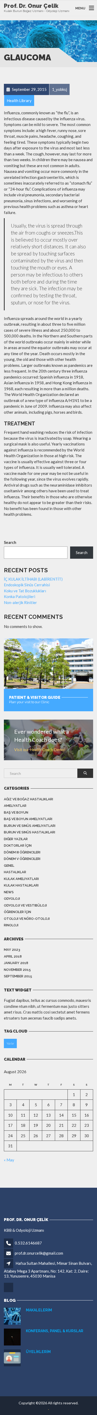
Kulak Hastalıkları (21, 885)
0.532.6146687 (28, 1243)
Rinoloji (11, 925)
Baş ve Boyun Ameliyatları (28, 819)
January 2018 (16, 963)
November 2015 (17, 970)
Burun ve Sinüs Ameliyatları (29, 826)
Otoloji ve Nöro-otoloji (27, 919)
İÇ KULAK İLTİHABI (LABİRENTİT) (33, 579)
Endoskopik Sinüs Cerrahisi (27, 584)
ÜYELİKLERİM (38, 1352)
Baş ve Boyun (16, 812)
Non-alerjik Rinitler (20, 602)
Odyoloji (12, 899)
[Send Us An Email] (9, 1291)
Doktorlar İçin (18, 845)
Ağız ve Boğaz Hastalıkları (28, 799)
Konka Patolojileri (19, 596)
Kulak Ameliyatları (21, 879)
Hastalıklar (15, 872)
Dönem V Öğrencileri (22, 859)
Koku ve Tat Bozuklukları (25, 590)
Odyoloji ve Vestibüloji (25, 905)
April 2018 (13, 956)
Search (10, 542)
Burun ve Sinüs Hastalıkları (29, 832)
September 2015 (18, 976)
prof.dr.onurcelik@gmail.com (39, 1253)
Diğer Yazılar (16, 839)
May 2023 (12, 950)
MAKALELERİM (39, 1310)
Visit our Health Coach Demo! (39, 749)
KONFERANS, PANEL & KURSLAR (54, 1331)
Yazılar (10, 1043)
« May (9, 1160)
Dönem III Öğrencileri (22, 852)
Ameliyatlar (15, 806)
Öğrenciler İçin (17, 912)
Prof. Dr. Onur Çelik (31, 6)
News (9, 892)
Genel (9, 865)
